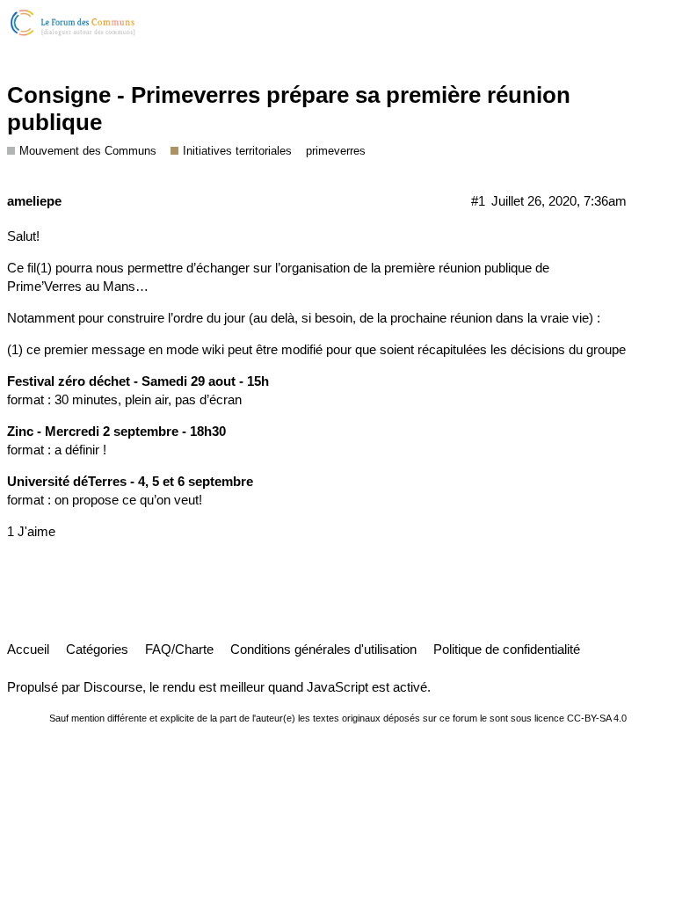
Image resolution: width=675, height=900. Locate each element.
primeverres (336, 150)
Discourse (112, 686)
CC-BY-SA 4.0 (597, 718)
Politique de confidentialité (506, 649)
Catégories (97, 649)
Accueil (28, 649)
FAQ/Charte (179, 649)
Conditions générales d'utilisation (323, 649)
